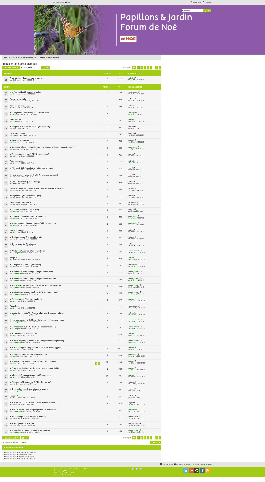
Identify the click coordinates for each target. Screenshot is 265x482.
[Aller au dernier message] (135, 78)
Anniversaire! (15, 120)
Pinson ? (14, 396)
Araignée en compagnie (20, 106)
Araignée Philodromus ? (20, 203)
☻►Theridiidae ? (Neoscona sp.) (24, 334)
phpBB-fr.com (66, 471)
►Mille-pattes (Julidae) (19, 140)
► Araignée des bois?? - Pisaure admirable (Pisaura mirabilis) (36, 313)
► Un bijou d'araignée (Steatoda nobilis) (27, 251)
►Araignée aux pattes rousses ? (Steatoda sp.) (30, 127)
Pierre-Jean (16, 101)
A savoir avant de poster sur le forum (26, 78)
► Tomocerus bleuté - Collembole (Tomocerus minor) (33, 327)
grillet (14, 128)
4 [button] (147, 67)
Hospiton (16, 114)
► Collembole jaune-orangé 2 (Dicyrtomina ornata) (31, 272)
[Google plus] (191, 470)
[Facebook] (202, 470)
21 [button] (156, 67)
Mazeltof (69, 473)
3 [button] (144, 67)
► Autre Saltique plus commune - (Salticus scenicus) (33, 223)
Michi (132, 133)
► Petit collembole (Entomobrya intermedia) (29, 389)
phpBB (66, 469)
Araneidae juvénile (18, 99)
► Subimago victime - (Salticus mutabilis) (28, 216)
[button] (134, 67)
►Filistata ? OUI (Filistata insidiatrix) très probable (31, 168)
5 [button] (150, 67)
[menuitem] (68, 2)
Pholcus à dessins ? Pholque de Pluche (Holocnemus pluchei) (36, 189)
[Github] (196, 470)
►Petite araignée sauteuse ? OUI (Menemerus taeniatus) (34, 175)
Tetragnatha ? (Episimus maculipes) (25, 196)
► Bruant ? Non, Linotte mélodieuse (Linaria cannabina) (34, 403)
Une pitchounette (17, 230)
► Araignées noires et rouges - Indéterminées (29, 113)
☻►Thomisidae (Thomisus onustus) (25, 92)
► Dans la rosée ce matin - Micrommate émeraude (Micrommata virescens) (42, 147)
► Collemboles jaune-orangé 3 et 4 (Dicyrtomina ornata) (34, 292)
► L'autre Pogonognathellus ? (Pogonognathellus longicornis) (37, 341)
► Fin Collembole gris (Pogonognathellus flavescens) (33, 410)
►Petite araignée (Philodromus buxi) (26, 299)
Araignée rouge (16, 161)
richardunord (134, 92)
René (14, 94)
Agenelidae (14, 306)
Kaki (14, 80)
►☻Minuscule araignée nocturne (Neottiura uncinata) (33, 361)
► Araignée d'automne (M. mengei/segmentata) (30, 430)
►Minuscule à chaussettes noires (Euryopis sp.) (30, 375)
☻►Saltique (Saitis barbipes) (22, 423)
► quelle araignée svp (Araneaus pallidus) (28, 417)
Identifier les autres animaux (19, 63)
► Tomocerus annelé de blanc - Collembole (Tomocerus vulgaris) (38, 320)
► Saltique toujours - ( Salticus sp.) (25, 209)
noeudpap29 (17, 253)
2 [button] (141, 67)
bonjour (13, 258)
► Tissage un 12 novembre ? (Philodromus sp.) (30, 382)
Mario (14, 246)
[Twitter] (185, 470)
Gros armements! (17, 133)
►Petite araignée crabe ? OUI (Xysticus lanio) (29, 154)
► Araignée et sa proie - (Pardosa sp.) (26, 265)
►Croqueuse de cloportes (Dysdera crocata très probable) (34, 368)
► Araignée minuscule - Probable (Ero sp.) (28, 354)
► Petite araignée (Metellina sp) (23, 244)
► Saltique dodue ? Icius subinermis (26, 237)
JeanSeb (15, 190)
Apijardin (15, 135)
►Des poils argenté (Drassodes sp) (25, 182)
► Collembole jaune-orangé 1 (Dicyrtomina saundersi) (33, 278)
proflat (60, 473)
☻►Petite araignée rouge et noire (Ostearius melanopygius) (35, 348)
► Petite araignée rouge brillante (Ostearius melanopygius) (35, 285)
